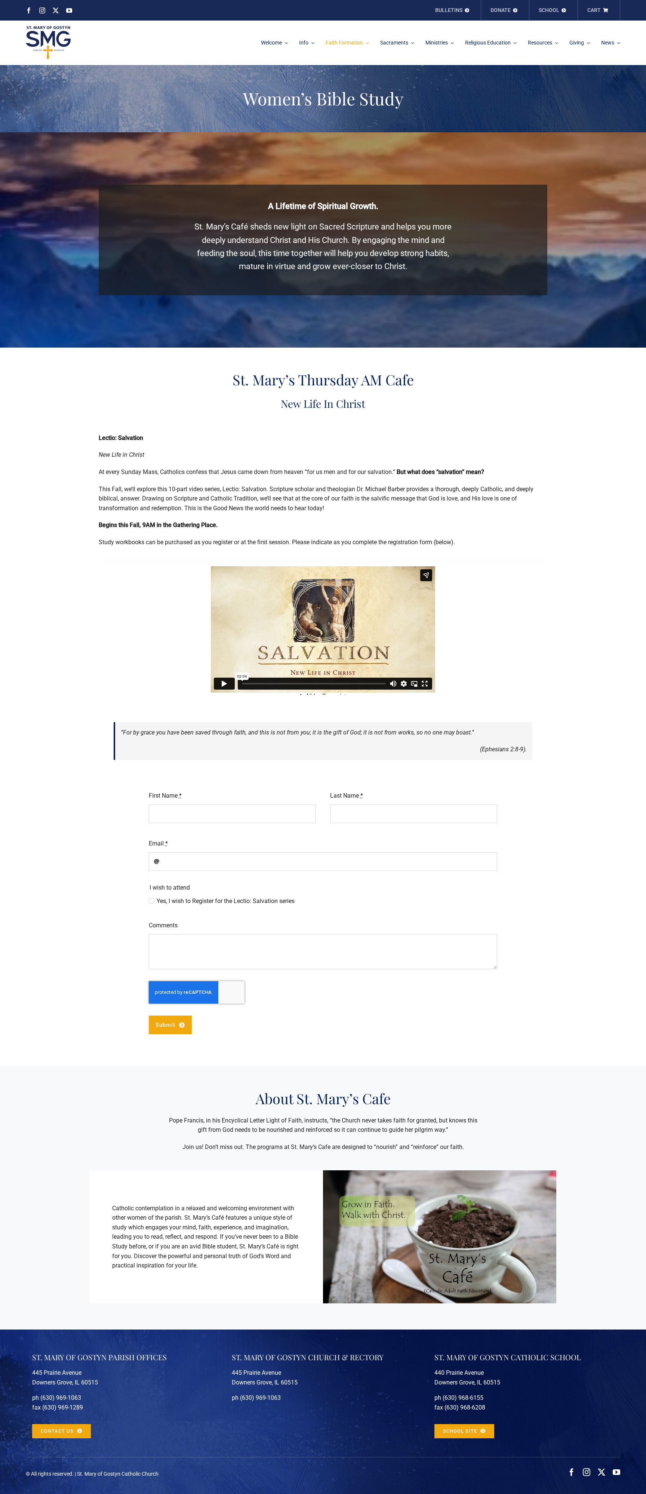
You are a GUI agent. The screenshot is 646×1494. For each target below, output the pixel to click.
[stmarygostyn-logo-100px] (48, 29)
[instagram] (42, 10)
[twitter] (56, 10)
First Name (165, 795)
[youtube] (69, 10)
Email (158, 843)
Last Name (346, 795)
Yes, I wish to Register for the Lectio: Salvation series (226, 901)
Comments (163, 925)
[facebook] (29, 10)
